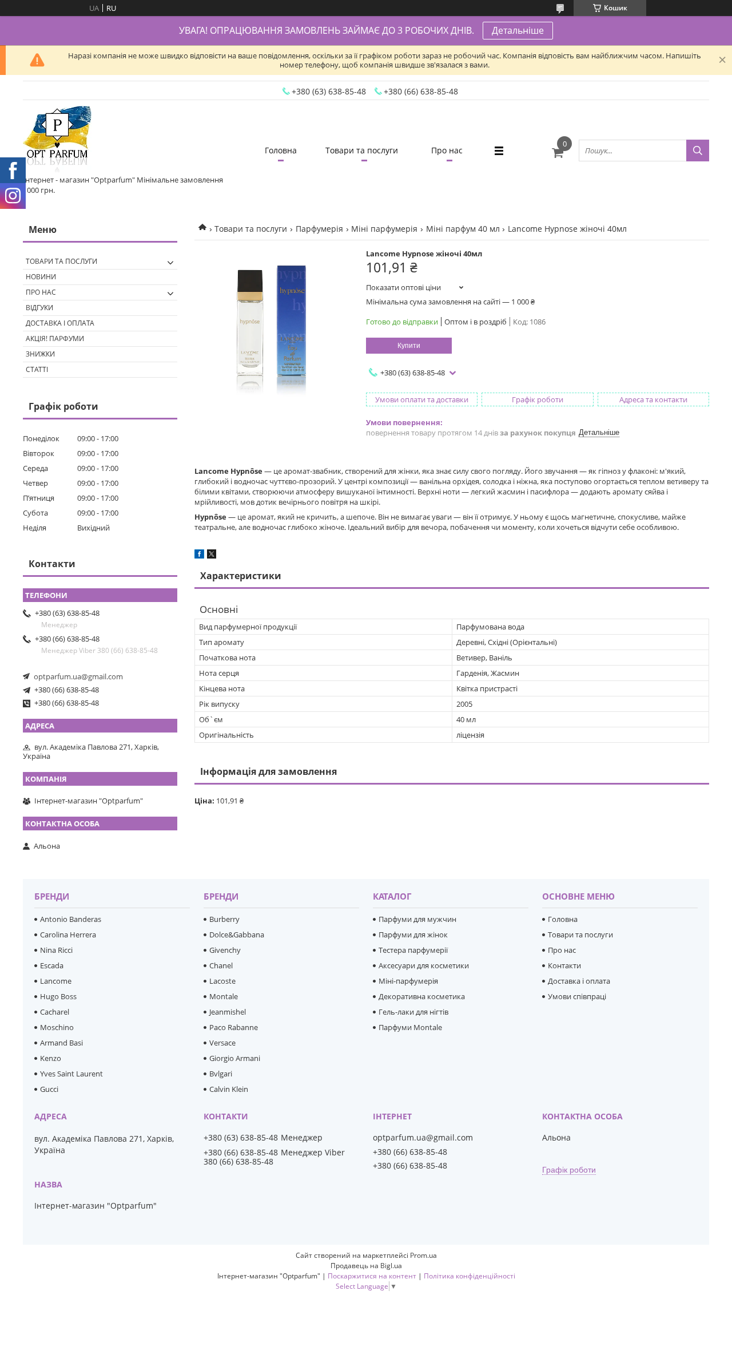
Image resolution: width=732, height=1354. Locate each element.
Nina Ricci (56, 950)
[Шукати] (697, 150)
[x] (211, 556)
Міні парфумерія (384, 228)
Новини (41, 277)
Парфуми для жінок (413, 934)
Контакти (564, 965)
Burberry (224, 919)
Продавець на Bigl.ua (366, 1265)
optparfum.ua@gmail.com (78, 676)
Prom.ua (423, 1255)
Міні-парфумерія (408, 981)
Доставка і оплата (60, 323)
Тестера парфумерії (413, 950)
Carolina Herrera (68, 934)
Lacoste (222, 981)
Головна (281, 150)
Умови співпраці (577, 996)
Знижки (40, 354)
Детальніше (518, 30)
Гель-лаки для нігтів (413, 1012)
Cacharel (54, 1012)
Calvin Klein (228, 1089)
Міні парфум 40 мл (463, 228)
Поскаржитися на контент (372, 1276)
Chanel (221, 965)
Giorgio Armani (234, 1058)
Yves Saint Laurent (71, 1073)
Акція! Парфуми (55, 338)
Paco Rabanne (233, 1027)
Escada (51, 965)
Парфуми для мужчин (417, 919)
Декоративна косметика (422, 996)
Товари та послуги (361, 150)
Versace (222, 1043)
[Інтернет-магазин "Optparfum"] (57, 140)
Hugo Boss (58, 996)
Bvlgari (220, 1073)
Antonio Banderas (70, 919)
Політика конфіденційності (469, 1276)
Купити (408, 346)
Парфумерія (319, 228)
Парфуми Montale (410, 1027)
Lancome (55, 981)
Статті (37, 369)
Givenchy (225, 950)
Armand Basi (61, 1043)
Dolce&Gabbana (236, 934)
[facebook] (199, 556)
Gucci (49, 1089)
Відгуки (39, 307)
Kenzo (50, 1058)
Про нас (447, 150)
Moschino (57, 1027)
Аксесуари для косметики (424, 965)
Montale (223, 996)
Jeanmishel (227, 1012)
